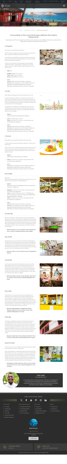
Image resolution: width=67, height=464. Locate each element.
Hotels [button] (10, 1)
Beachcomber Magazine (41, 411)
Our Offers (15, 2)
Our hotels (7, 413)
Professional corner (40, 413)
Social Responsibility (25, 408)
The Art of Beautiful (24, 413)
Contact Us (38, 406)
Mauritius (45, 1)
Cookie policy (54, 408)
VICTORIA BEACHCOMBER (29, 30)
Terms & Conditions (55, 411)
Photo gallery (39, 408)
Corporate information (25, 406)
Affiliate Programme (9, 417)
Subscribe (33, 438)
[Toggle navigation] (64, 5)
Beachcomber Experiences (29, 2)
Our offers (7, 406)
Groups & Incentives (37, 2)
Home (20, 30)
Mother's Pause (63, 2)
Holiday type (21, 2)
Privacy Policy (54, 406)
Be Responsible (23, 411)
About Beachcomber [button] (53, 1)
